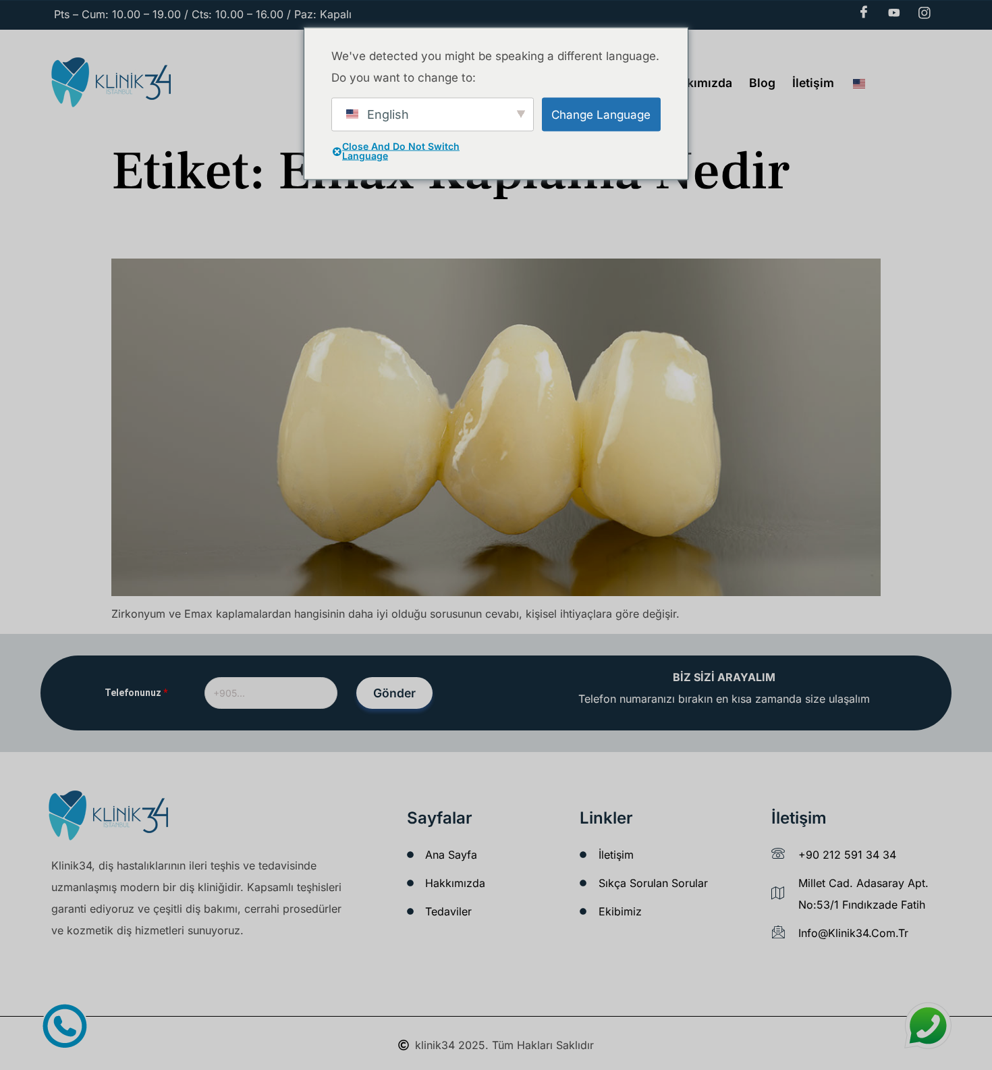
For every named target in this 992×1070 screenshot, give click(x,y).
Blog (762, 83)
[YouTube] (894, 13)
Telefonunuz (136, 692)
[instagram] (924, 13)
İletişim (813, 83)
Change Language (601, 114)
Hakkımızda (698, 83)
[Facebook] (864, 13)
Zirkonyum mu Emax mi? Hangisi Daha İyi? (232, 235)
